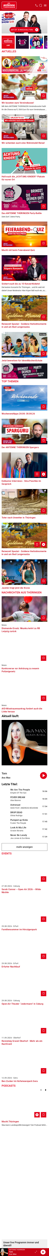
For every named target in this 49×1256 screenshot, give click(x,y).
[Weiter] (45, 1090)
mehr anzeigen (24, 846)
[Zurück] (40, 1090)
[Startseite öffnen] (9, 5)
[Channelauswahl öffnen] (40, 5)
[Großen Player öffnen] (36, 1252)
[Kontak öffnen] (36, 5)
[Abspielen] (43, 1252)
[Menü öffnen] (45, 5)
